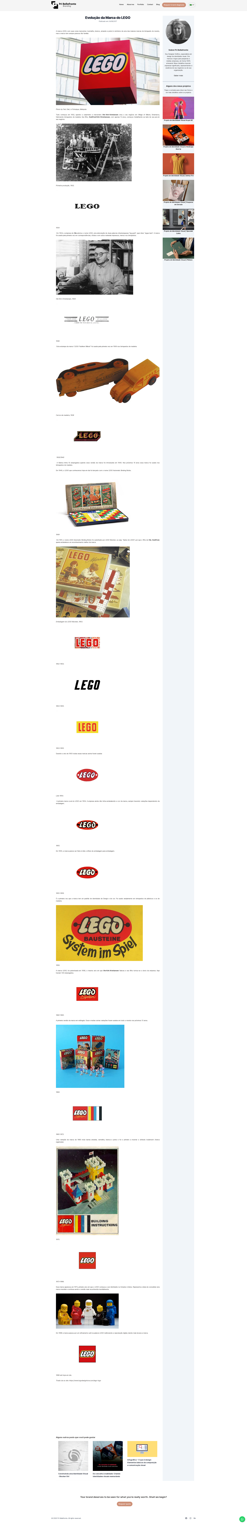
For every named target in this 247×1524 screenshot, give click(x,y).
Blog (158, 4)
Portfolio (140, 4)
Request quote (125, 1504)
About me (130, 4)
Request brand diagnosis (174, 5)
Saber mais (178, 76)
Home (121, 4)
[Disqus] (108, 1409)
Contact (150, 4)
